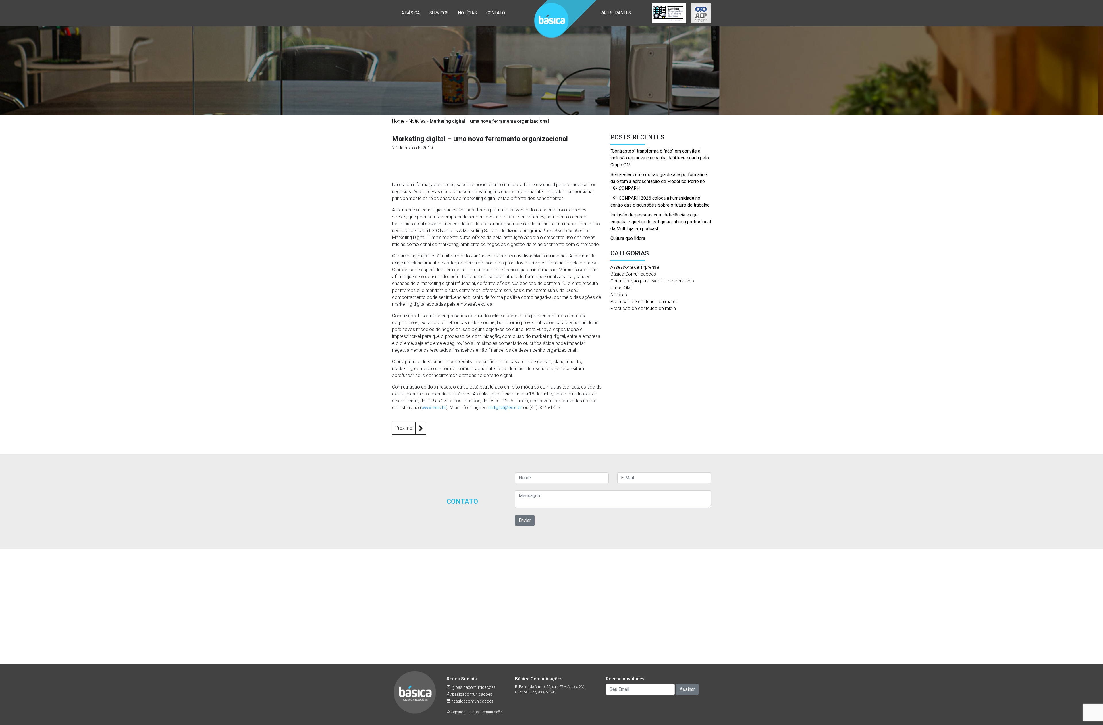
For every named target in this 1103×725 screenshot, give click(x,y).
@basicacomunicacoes (473, 687)
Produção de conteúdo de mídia (643, 308)
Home (398, 121)
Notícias (467, 13)
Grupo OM (620, 288)
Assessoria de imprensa (634, 267)
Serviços (439, 13)
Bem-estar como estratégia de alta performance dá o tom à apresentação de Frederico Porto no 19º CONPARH (658, 181)
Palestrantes (616, 13)
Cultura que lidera (627, 238)
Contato (495, 13)
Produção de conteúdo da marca (644, 301)
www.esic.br (433, 407)
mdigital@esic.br (505, 407)
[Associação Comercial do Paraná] (701, 13)
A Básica (410, 13)
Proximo (403, 428)
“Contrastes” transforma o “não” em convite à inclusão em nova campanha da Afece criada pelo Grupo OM (659, 158)
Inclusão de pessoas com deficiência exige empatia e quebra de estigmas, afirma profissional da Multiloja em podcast (660, 221)
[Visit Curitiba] (669, 13)
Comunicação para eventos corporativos (652, 281)
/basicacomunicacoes (470, 694)
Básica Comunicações (633, 274)
